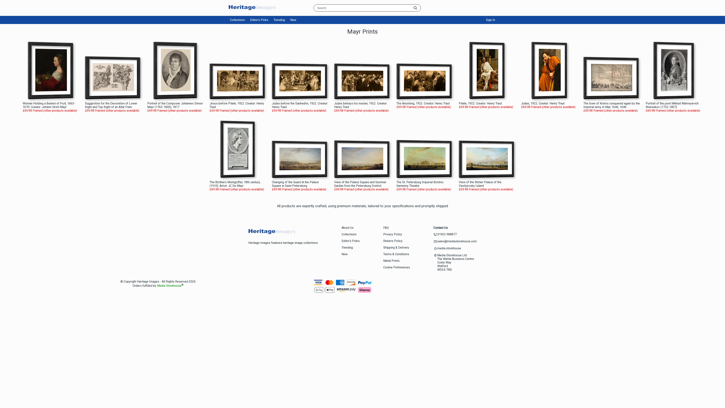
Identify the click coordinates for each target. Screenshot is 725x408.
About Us (348, 228)
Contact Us (440, 228)
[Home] (252, 12)
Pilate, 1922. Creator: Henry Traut (480, 103)
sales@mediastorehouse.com (457, 241)
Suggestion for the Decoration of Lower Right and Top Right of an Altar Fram (111, 105)
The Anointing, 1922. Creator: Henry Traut (423, 103)
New (293, 20)
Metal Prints (391, 261)
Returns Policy (393, 241)
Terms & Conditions (396, 254)
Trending (279, 20)
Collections (237, 20)
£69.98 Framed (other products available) (50, 110)
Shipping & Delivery (396, 247)
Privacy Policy (392, 234)
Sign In (490, 20)
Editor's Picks (259, 20)
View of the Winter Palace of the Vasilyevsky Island (480, 184)
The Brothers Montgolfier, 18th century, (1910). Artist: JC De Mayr (235, 184)
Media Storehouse (169, 286)
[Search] (415, 8)
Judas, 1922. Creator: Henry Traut (543, 103)
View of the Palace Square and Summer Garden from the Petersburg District (360, 184)
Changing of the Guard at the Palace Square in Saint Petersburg (295, 184)
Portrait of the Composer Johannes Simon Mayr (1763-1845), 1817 (175, 105)
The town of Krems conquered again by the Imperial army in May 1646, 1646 (611, 105)
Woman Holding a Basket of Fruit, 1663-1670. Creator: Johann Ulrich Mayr (49, 105)
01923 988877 (447, 234)
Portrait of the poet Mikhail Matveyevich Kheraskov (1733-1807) (672, 105)
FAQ (386, 228)
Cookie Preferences (396, 267)
